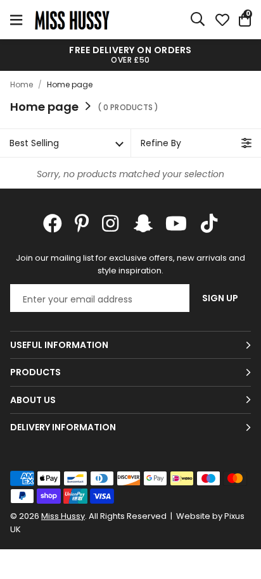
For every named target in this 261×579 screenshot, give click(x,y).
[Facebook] (52, 223)
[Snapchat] (143, 223)
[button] (245, 20)
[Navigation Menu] (16, 20)
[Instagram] (111, 223)
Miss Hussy (72, 19)
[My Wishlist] (222, 20)
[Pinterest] (82, 223)
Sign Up (220, 298)
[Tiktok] (209, 223)
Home (21, 84)
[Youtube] (176, 223)
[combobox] (198, 19)
